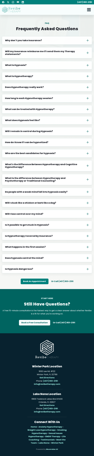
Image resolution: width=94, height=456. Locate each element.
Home (34, 426)
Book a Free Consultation (34, 322)
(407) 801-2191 (84, 2)
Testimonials (48, 439)
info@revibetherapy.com (47, 384)
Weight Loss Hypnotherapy (41, 430)
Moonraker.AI (52, 449)
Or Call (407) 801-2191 (62, 281)
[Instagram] (13, 2)
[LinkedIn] (23, 2)
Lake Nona (44, 443)
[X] (8, 2)
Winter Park (57, 443)
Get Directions (47, 377)
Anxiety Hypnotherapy (50, 426)
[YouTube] (18, 2)
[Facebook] (3, 2)
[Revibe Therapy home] (11, 10)
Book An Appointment (34, 281)
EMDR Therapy (52, 436)
